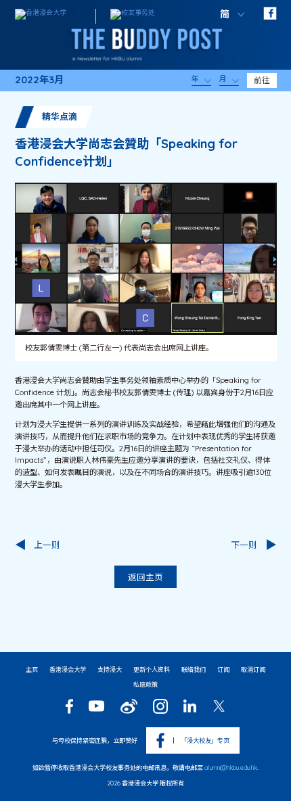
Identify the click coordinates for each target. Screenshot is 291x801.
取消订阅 (253, 669)
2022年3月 (39, 80)
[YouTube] (97, 706)
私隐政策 (145, 684)
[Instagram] (160, 706)
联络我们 (193, 669)
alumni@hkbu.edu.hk (230, 767)
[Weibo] (128, 706)
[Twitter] (219, 706)
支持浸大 (109, 669)
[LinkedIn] (189, 706)
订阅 (223, 669)
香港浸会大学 (67, 669)
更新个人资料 (151, 669)
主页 (32, 669)
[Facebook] (69, 706)
